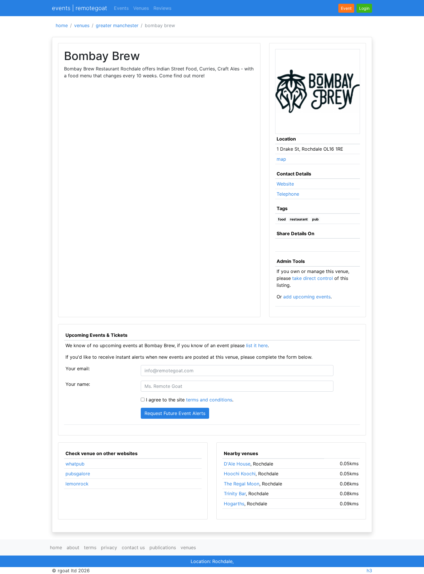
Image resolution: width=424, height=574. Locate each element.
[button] (364, 8)
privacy (109, 547)
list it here (257, 345)
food (282, 219)
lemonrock (77, 484)
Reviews (162, 8)
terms (90, 547)
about (73, 547)
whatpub (75, 464)
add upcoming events (307, 297)
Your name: (77, 384)
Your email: (77, 368)
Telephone (288, 194)
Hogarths (234, 503)
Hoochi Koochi (240, 473)
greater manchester (117, 25)
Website (285, 184)
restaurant (299, 219)
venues (81, 25)
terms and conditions (209, 400)
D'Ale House (237, 464)
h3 (369, 570)
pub (315, 219)
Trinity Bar (235, 493)
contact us (133, 547)
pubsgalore (77, 473)
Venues (141, 8)
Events (121, 8)
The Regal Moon (241, 484)
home (62, 25)
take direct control (312, 278)
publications (162, 547)
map (281, 159)
